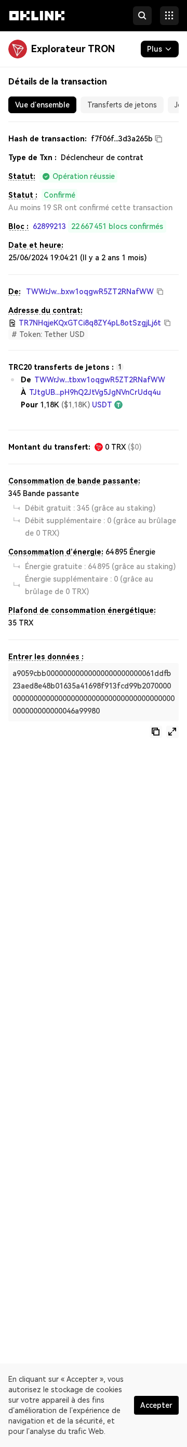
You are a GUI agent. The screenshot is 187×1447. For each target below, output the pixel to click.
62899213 (49, 226)
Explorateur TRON (73, 48)
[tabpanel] (93, 435)
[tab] (42, 105)
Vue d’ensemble (42, 105)
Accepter (156, 1405)
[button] (37, 25)
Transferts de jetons (122, 105)
